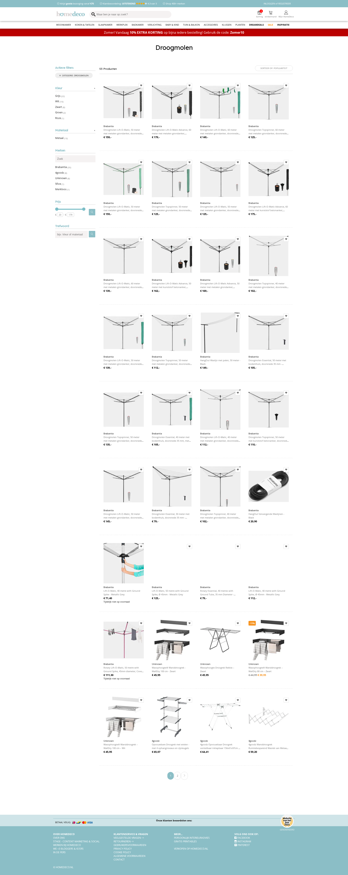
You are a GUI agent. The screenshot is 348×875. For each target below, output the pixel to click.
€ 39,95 (257, 675)
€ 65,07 (156, 752)
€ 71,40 (108, 598)
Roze (59, 118)
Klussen (226, 24)
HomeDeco (72, 14)
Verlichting (155, 24)
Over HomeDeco (64, 834)
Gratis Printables (185, 841)
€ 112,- (156, 367)
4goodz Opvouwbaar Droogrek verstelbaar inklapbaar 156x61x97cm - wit (219, 748)
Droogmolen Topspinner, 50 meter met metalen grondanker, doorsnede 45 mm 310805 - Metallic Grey (171, 364)
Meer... (178, 834)
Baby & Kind (172, 24)
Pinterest (243, 845)
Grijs (60, 96)
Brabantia (63, 167)
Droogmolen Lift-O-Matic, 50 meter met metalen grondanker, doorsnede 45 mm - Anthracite (123, 517)
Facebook (243, 837)
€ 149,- (204, 137)
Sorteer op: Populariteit (274, 68)
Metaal (61, 138)
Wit (59, 101)
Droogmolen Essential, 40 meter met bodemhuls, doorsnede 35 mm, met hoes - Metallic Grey (171, 441)
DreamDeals (256, 24)
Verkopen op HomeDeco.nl (191, 848)
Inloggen (269, 3)
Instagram (244, 841)
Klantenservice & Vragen (131, 834)
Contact (119, 859)
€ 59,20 (253, 752)
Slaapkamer (105, 24)
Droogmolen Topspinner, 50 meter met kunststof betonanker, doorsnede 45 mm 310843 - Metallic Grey (268, 441)
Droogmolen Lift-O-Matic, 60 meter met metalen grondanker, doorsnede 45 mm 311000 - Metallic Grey (123, 287)
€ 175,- (252, 214)
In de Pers (59, 852)
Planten (240, 24)
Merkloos (62, 189)
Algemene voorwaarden (129, 855)
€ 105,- (252, 367)
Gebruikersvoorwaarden (130, 845)
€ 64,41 (204, 752)
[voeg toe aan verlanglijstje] (141, 85)
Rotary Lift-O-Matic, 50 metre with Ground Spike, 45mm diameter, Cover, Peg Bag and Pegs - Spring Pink (123, 671)
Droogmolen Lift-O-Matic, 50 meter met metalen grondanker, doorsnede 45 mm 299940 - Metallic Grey (219, 210)
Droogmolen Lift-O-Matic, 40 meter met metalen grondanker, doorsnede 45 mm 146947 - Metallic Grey (219, 441)
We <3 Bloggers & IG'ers (68, 848)
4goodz (61, 172)
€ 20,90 (253, 521)
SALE (270, 24)
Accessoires (211, 24)
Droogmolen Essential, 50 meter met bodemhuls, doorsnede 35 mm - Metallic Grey (267, 364)
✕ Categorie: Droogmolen (74, 75)
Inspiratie (283, 24)
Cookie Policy (122, 852)
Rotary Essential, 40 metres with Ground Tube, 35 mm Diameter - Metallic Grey (217, 594)
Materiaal (61, 130)
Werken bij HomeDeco (67, 845)
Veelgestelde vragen (128, 837)
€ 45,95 (156, 675)
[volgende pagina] (184, 776)
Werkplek (122, 24)
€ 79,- (155, 521)
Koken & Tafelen (84, 24)
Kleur (58, 88)
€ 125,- (252, 137)
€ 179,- (156, 137)
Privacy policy (123, 848)
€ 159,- (107, 137)
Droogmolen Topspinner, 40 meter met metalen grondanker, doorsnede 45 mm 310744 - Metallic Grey (219, 517)
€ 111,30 (108, 675)
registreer (284, 3)
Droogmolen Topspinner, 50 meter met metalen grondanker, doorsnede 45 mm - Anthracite (123, 441)
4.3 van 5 (152, 3)
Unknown (62, 178)
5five (59, 184)
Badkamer (138, 24)
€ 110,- (252, 444)
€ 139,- (107, 291)
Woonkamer (63, 24)
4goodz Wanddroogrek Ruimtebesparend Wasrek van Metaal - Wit (269, 748)
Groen (60, 112)
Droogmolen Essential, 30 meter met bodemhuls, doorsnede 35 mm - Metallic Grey (171, 517)
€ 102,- (252, 291)
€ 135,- (107, 444)
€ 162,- (156, 291)
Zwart (60, 107)
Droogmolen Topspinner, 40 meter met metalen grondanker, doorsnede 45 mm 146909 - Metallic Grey (268, 287)
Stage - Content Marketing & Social (76, 841)
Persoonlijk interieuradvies (192, 837)
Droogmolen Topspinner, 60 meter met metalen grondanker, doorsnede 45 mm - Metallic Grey (268, 133)
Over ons (59, 837)
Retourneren (122, 841)
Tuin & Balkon (191, 24)
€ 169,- (204, 291)
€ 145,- (107, 521)
